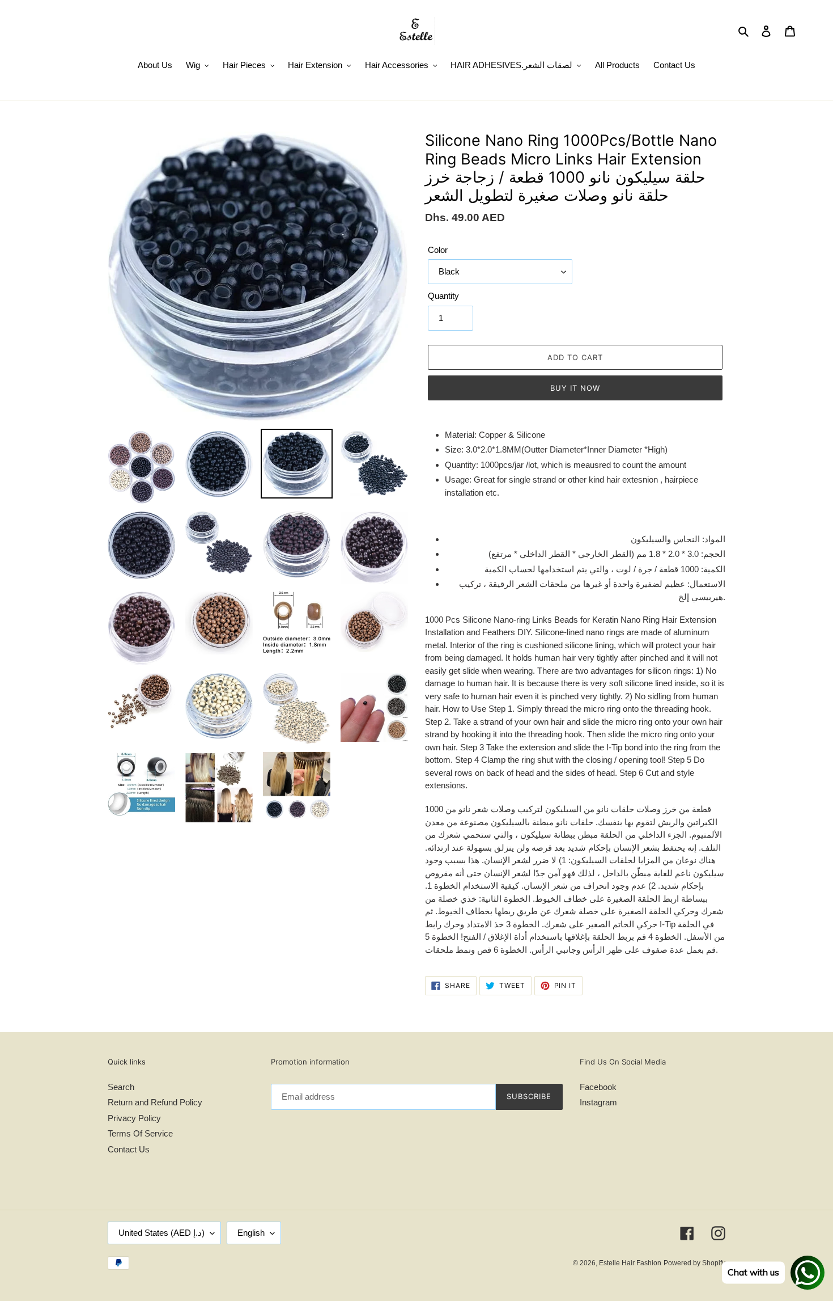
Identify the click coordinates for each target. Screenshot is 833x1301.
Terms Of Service (140, 1133)
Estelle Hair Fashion (630, 1263)
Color (438, 250)
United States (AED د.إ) (161, 1232)
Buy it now (575, 387)
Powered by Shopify (694, 1263)
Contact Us (129, 1149)
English (251, 1232)
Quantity (443, 296)
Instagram (598, 1102)
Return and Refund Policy (155, 1102)
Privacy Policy (134, 1118)
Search (121, 1087)
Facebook (598, 1087)
